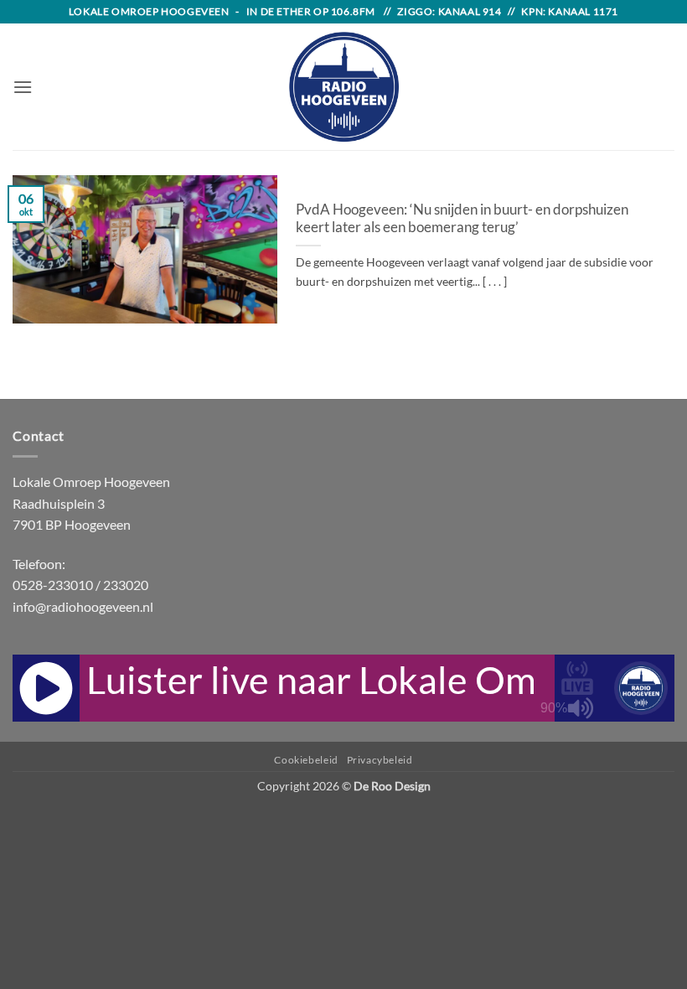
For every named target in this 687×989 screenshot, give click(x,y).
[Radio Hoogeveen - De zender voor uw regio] (343, 86)
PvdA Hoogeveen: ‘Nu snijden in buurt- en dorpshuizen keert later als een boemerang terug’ (462, 218)
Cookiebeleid (306, 759)
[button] (23, 86)
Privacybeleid (380, 759)
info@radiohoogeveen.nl (83, 606)
